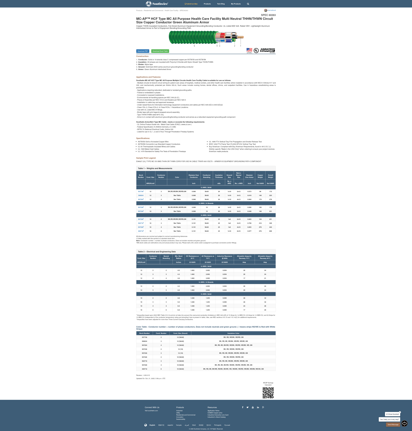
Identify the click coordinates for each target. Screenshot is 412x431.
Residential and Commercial (153, 10)
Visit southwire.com (151, 410)
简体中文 (161, 425)
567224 (141, 199)
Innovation (179, 417)
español (170, 425)
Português (217, 425)
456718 (141, 231)
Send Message (393, 424)
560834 (140, 195)
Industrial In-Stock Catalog (217, 417)
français (179, 425)
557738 (141, 191)
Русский (227, 425)
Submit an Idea (191, 4)
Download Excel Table (160, 51)
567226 (141, 219)
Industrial (179, 410)
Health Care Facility (171, 10)
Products (139, 10)
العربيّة (187, 425)
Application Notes (213, 410)
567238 (141, 207)
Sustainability (180, 419)
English (152, 425)
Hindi (194, 425)
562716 (141, 223)
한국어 (209, 425)
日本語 (201, 425)
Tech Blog (221, 4)
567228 (141, 227)
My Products (236, 4)
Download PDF (143, 51)
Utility (178, 413)
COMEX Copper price (215, 413)
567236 (141, 211)
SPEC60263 (184, 10)
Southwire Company (200, 429)
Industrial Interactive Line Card (218, 415)
